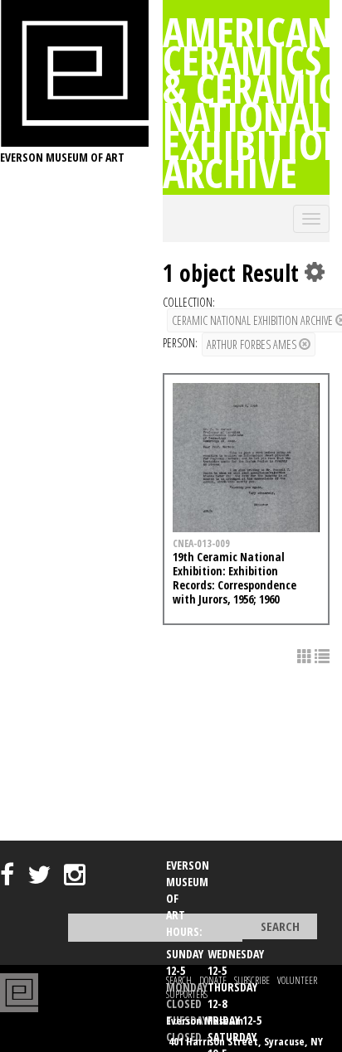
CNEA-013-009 (201, 543)
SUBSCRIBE (252, 980)
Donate (213, 980)
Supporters (187, 994)
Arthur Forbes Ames (253, 344)
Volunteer (297, 980)
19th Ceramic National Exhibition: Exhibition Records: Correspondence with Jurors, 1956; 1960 (234, 577)
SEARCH (179, 980)
